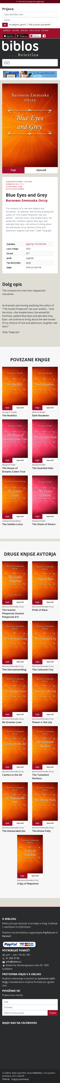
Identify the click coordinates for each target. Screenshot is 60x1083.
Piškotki (6, 1079)
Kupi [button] (13, 170)
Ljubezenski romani (14, 181)
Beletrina (37, 1072)
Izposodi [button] (41, 170)
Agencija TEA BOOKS (36, 244)
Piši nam (44, 30)
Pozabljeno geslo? (17, 24)
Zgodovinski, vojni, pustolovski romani (15, 187)
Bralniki (24, 30)
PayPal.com (49, 932)
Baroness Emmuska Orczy (27, 200)
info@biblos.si (13, 961)
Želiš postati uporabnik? (40, 24)
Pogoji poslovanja (20, 1079)
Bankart (6, 936)
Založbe (15, 30)
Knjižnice (6, 30)
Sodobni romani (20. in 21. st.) (19, 182)
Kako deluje (35, 30)
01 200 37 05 (12, 958)
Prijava (53, 1012)
